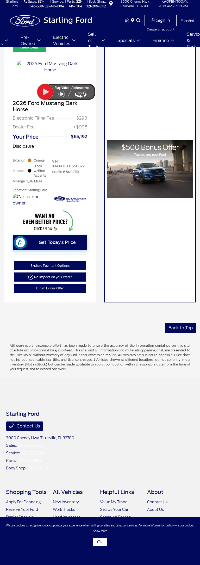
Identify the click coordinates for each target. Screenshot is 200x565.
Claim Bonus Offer (50, 288)
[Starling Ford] (51, 20)
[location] (111, 4)
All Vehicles (68, 492)
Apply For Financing (23, 502)
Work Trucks (64, 509)
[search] (138, 21)
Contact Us (28, 426)
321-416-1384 (54, 6)
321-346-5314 (30, 445)
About (155, 492)
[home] (128, 21)
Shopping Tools (26, 492)
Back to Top (180, 327)
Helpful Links (117, 492)
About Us (155, 509)
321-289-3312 (96, 6)
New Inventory (66, 502)
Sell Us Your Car (114, 509)
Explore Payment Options (50, 266)
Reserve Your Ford (22, 509)
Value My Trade (113, 502)
